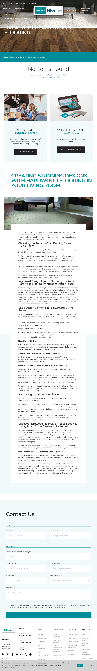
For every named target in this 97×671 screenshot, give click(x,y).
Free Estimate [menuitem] (43, 656)
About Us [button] (6, 14)
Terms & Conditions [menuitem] (86, 654)
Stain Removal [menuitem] (73, 634)
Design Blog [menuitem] (57, 655)
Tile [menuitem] (39, 652)
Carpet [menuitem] (40, 645)
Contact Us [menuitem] (86, 649)
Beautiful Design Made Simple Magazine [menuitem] (57, 649)
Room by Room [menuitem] (85, 639)
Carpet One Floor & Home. (16, 659)
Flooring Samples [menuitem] (56, 641)
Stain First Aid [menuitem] (72, 638)
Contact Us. (41, 57)
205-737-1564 (31, 3)
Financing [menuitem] (41, 659)
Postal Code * (10, 575)
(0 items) (73, 15)
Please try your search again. (48, 77)
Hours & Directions (71, 9)
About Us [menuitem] (85, 634)
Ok (80, 665)
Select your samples (69, 149)
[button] (66, 15)
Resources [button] (19, 9)
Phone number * (11, 563)
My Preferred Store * (56, 575)
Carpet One (8, 18)
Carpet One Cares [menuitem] (86, 645)
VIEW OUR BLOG (24, 152)
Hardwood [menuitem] (41, 642)
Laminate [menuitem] (41, 649)
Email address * (55, 563)
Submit (48, 615)
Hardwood (27, 18)
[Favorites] (70, 15)
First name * (10, 530)
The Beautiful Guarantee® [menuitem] (72, 646)
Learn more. (13, 667)
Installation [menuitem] (71, 654)
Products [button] (7, 9)
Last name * (53, 530)
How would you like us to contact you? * (19, 551)
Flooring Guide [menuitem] (73, 642)
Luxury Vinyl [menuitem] (42, 638)
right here (44, 460)
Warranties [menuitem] (71, 651)
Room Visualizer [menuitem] (56, 635)
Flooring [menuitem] (41, 634)
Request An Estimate (85, 9)
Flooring (18, 18)
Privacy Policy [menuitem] (87, 658)
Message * (9, 587)
